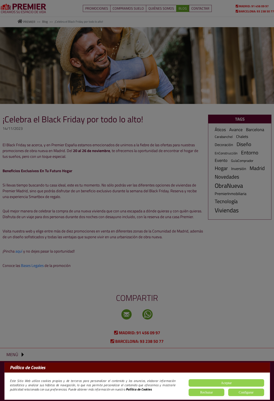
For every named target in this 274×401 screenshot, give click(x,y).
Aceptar (226, 383)
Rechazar (206, 392)
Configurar (246, 392)
